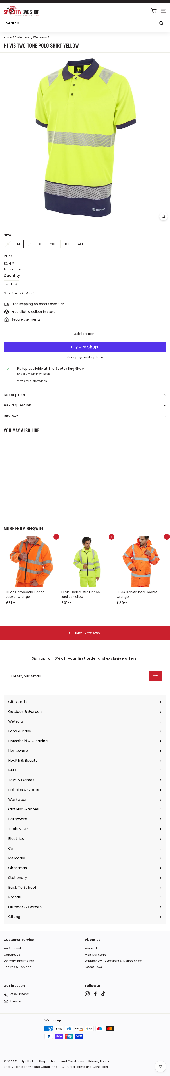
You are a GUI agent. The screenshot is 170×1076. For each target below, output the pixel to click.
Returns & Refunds (17, 967)
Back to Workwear (88, 633)
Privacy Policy (98, 1061)
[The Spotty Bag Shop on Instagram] (87, 993)
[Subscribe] (155, 676)
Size (7, 235)
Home (8, 37)
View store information (32, 381)
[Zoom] (163, 216)
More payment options (85, 357)
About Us (92, 948)
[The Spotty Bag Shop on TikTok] (103, 993)
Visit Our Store (95, 955)
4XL (80, 244)
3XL (66, 244)
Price (8, 256)
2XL (53, 244)
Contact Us (12, 955)
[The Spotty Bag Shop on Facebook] (95, 993)
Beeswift (35, 528)
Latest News (94, 967)
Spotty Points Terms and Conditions (30, 1067)
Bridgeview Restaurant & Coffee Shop (113, 961)
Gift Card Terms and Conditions (85, 1067)
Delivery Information (19, 961)
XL (40, 244)
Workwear (40, 37)
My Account (12, 948)
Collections (22, 37)
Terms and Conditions (67, 1061)
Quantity (12, 275)
